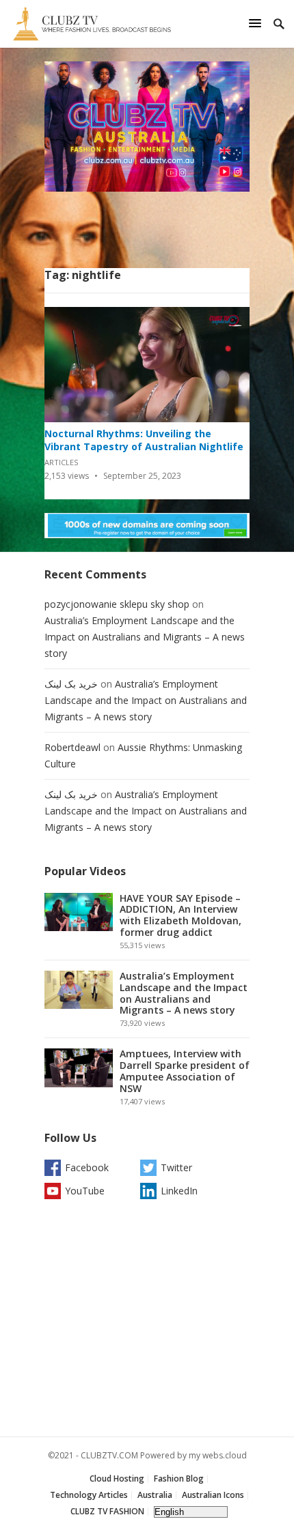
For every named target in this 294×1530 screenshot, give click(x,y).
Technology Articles (89, 1495)
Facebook (87, 1167)
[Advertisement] (147, 1321)
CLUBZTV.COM (109, 1455)
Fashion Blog (179, 1478)
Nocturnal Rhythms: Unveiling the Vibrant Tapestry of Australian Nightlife (143, 440)
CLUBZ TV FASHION (107, 1511)
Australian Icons (213, 1495)
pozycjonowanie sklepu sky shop (116, 604)
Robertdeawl (72, 747)
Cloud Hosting (117, 1478)
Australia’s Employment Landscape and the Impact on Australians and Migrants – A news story (144, 637)
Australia (154, 1495)
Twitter (176, 1167)
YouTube (85, 1190)
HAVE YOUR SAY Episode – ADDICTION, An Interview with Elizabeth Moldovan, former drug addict (180, 915)
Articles (61, 462)
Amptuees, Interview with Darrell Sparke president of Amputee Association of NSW (185, 1070)
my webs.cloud (218, 1455)
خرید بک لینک (71, 683)
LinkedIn (179, 1190)
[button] (257, 23)
